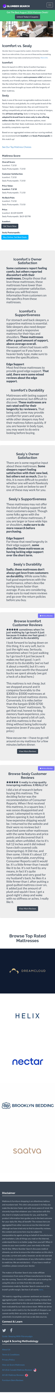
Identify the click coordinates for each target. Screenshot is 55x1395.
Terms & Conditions (10, 1354)
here (41, 1289)
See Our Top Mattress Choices (16, 147)
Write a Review (47, 616)
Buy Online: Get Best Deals (15, 237)
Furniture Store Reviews (12, 1380)
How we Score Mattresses (13, 1365)
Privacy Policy (8, 1359)
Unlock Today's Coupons (27, 17)
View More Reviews (27, 751)
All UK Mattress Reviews (13, 1375)
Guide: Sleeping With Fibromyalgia (17, 1336)
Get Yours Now (9, 226)
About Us (6, 1349)
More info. (44, 58)
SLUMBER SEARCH (18, 6)
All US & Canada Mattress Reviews (17, 1370)
